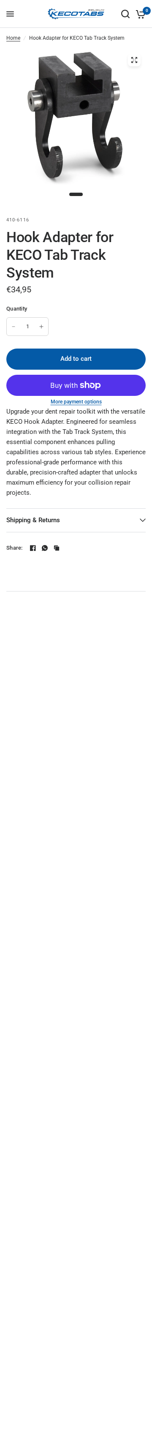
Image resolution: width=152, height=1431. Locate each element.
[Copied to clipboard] (57, 548)
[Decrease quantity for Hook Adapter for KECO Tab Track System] (13, 326)
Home (13, 38)
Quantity (16, 308)
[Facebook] (33, 548)
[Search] (125, 14)
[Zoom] (134, 60)
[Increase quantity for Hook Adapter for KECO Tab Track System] (41, 326)
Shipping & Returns (33, 520)
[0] (139, 14)
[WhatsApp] (45, 548)
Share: (14, 548)
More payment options (76, 401)
